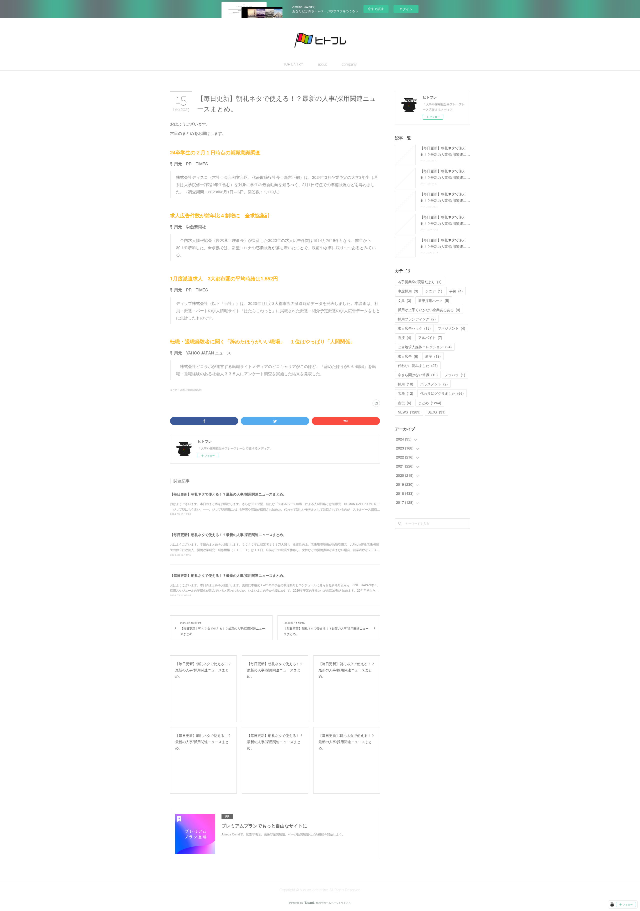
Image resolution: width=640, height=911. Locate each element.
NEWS (409, 411)
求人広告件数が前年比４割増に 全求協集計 (220, 215)
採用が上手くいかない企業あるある (429, 309)
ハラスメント (434, 383)
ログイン (406, 9)
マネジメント (451, 328)
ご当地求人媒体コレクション (425, 346)
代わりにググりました (442, 393)
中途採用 (408, 290)
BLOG (437, 411)
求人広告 (408, 356)
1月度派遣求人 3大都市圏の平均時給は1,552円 (224, 278)
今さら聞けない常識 (418, 374)
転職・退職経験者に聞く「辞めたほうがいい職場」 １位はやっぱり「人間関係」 (262, 341)
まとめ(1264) (177, 389)
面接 (404, 337)
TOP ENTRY (293, 64)
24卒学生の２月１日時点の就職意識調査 (215, 152)
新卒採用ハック (433, 300)
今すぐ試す (376, 8)
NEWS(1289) (194, 389)
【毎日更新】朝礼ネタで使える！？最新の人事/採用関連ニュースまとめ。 (228, 494)
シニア (433, 290)
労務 (405, 393)
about (322, 64)
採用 (405, 383)
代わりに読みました (418, 365)
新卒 (433, 356)
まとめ (429, 402)
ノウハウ (455, 374)
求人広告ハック (414, 328)
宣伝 (404, 402)
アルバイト (430, 337)
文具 (404, 300)
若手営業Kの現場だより (420, 281)
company (349, 64)
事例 (456, 290)
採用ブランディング (417, 318)
